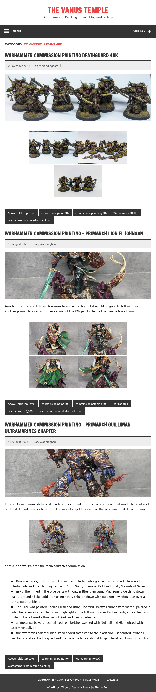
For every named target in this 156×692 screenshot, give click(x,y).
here (130, 311)
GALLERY (112, 679)
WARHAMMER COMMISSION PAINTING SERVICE (68, 679)
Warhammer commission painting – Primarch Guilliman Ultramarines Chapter (68, 428)
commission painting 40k (91, 213)
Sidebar (139, 31)
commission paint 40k (55, 213)
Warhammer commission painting (29, 220)
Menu (17, 31)
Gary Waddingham (46, 65)
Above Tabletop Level (21, 213)
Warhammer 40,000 (125, 213)
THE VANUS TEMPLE (78, 10)
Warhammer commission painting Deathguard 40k (61, 55)
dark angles (120, 403)
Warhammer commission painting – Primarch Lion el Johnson (74, 233)
